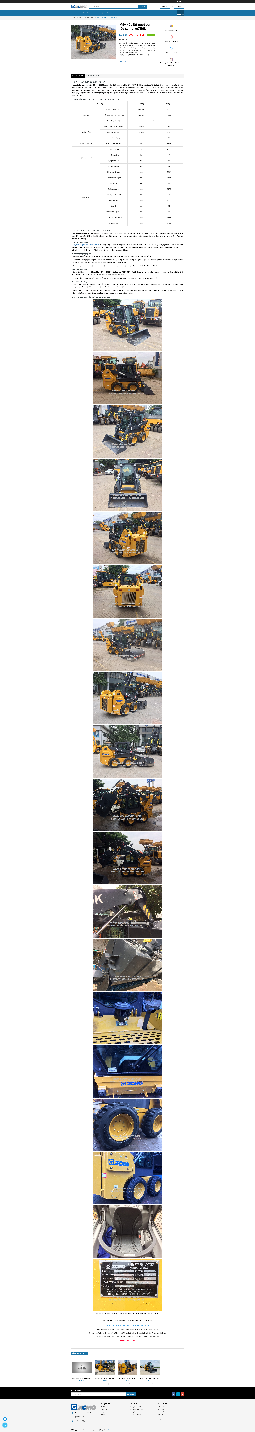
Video (114, 13)
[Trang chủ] (79, 6)
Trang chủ (74, 13)
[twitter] (178, 1394)
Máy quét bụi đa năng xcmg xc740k (129, 1378)
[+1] (131, 61)
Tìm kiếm (142, 6)
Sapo (110, 1430)
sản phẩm (180, 14)
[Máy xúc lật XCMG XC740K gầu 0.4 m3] (150, 1367)
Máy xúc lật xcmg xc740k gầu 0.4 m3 (152, 1378)
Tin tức (106, 13)
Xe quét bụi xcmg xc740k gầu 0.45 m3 (84, 1378)
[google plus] (182, 1394)
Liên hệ (123, 13)
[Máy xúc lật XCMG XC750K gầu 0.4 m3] (105, 1367)
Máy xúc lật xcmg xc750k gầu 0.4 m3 (106, 1378)
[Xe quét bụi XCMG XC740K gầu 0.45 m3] (82, 1367)
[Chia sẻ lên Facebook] (121, 61)
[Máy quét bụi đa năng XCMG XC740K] (127, 1367)
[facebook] (173, 1394)
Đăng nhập (164, 7)
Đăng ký (179, 7)
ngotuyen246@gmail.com (82, 1421)
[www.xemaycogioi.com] (84, 1406)
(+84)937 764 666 (80, 1417)
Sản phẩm (95, 13)
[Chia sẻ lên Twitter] (126, 61)
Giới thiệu (85, 13)
